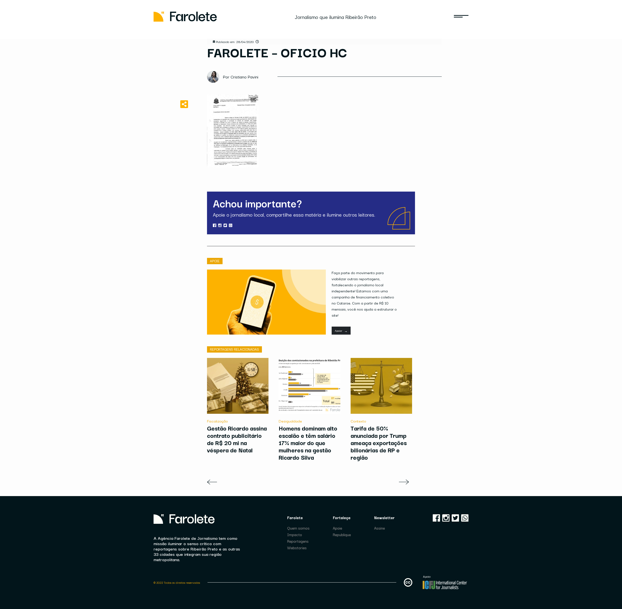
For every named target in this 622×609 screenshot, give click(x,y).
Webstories (297, 547)
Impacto (294, 534)
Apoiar (341, 330)
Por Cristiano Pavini (240, 76)
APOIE (215, 260)
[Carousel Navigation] (311, 482)
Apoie (337, 528)
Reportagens (298, 541)
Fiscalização (217, 421)
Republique (342, 534)
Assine (379, 528)
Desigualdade (290, 421)
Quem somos (298, 528)
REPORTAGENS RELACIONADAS (234, 349)
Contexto (358, 421)
